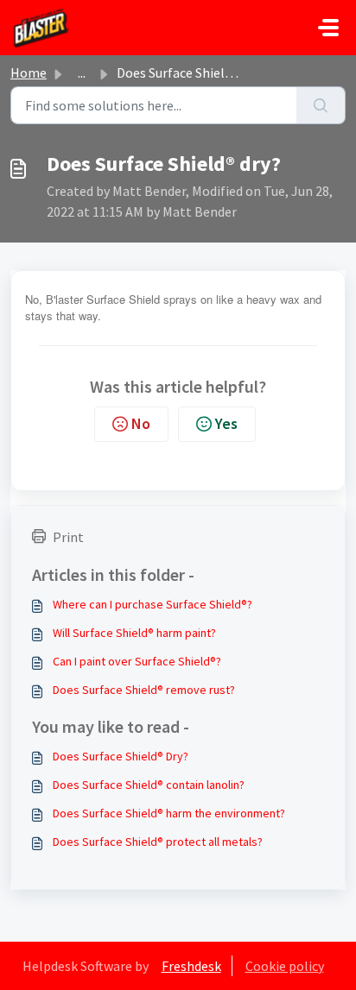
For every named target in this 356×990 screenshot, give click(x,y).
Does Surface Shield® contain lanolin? (149, 784)
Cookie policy (284, 965)
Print (68, 536)
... (82, 72)
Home (28, 72)
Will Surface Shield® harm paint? (134, 632)
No (140, 423)
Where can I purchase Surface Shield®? (152, 604)
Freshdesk (191, 965)
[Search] (321, 105)
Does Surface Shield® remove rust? (144, 689)
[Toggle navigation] (328, 27)
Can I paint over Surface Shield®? (137, 661)
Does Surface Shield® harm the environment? (169, 813)
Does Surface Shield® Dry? (120, 756)
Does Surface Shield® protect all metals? (158, 841)
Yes (226, 423)
